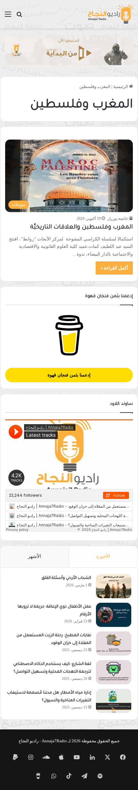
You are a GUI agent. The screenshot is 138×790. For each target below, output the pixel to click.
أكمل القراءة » (114, 268)
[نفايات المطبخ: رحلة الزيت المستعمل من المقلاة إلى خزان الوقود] (113, 643)
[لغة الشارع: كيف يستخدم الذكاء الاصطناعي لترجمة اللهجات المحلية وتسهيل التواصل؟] (113, 672)
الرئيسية (121, 86)
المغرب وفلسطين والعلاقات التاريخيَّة (81, 227)
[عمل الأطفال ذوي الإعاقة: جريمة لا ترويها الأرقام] (113, 615)
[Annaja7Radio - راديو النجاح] (110, 14)
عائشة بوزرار (118, 218)
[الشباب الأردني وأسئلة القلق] (113, 586)
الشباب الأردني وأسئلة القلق (66, 578)
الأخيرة (103, 556)
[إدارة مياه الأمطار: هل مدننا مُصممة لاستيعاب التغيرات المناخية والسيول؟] (113, 701)
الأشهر (34, 556)
